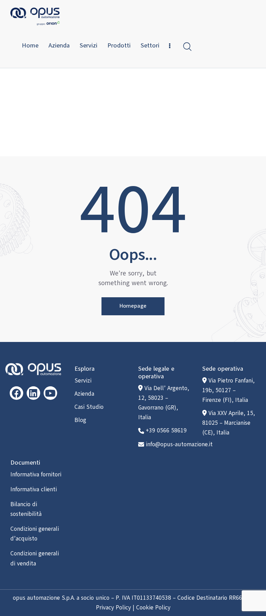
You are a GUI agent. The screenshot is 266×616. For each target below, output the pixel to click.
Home (113, 118)
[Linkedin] (33, 393)
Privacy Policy (113, 607)
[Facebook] (16, 393)
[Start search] (187, 46)
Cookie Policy (153, 607)
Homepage (133, 306)
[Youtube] (50, 393)
